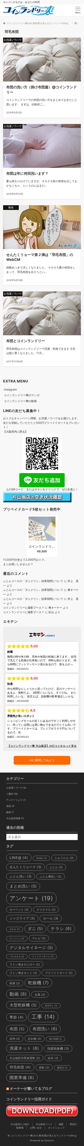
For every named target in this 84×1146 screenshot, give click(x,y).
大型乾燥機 (23, 1005)
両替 (15, 983)
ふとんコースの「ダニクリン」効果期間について (33, 581)
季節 (16, 1017)
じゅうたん (64, 858)
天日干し (51, 1005)
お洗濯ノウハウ (16, 787)
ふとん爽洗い (51, 876)
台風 (40, 994)
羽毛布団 (20, 1067)
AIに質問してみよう (42, 760)
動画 (10, 812)
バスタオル (17, 956)
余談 (10, 806)
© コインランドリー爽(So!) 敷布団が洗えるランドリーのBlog (43, 1135)
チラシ (61, 928)
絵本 (53, 1058)
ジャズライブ (22, 918)
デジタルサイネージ (31, 947)
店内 (15, 1038)
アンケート (31, 898)
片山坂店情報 (15, 818)
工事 (43, 1016)
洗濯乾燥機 (58, 1048)
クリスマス (46, 909)
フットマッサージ (43, 956)
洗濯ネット (24, 1048)
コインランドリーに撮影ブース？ (23, 607)
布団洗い (45, 1028)
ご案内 (12, 794)
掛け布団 (55, 1039)
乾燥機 (38, 982)
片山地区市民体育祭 (25, 1058)
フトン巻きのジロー (25, 964)
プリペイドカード (59, 972)
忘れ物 (34, 1038)
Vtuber (41, 858)
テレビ (39, 938)
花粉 (44, 1067)
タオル (15, 929)
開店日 (62, 1067)
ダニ (35, 928)
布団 (17, 1029)
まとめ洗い (23, 886)
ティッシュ (17, 938)
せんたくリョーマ (25, 867)
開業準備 (22, 1077)
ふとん (56, 867)
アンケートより (16, 800)
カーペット (19, 909)
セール (51, 918)
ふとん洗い (21, 876)
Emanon (49, 1140)
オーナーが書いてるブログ (31, 1088)
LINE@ (19, 857)
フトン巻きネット (23, 972)
